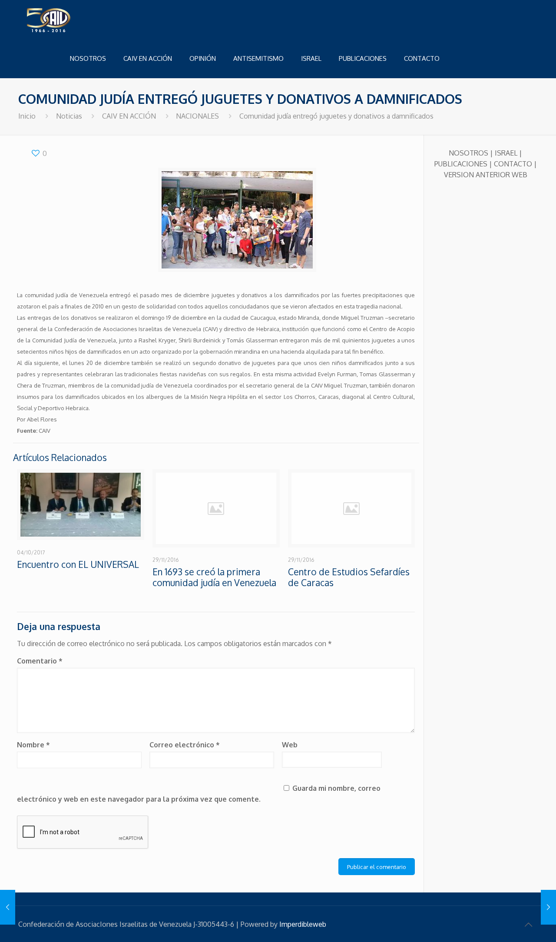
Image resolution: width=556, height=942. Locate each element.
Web (290, 744)
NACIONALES (197, 116)
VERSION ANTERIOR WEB (485, 174)
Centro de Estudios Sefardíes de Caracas (349, 577)
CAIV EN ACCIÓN (129, 116)
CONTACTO (513, 163)
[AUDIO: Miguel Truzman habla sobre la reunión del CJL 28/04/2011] (548, 907)
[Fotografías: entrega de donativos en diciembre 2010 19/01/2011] (7, 907)
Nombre (33, 744)
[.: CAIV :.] (70, 19)
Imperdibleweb (302, 924)
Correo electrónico (184, 744)
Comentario (40, 661)
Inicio (27, 116)
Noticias (69, 116)
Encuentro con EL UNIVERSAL (78, 564)
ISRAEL (506, 153)
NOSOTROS (468, 153)
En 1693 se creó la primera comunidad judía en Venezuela (214, 577)
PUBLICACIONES (460, 163)
